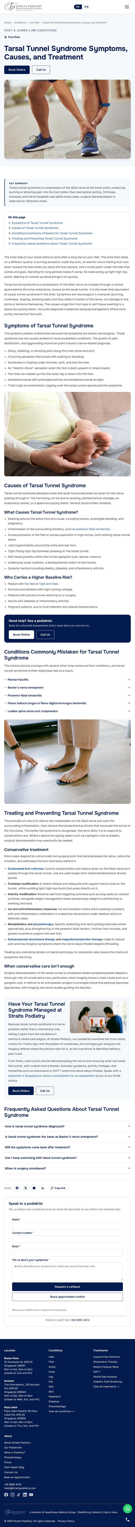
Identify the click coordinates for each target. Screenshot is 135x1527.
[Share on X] (25, 1188)
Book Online (17, 70)
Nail (51, 1386)
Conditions (20, 22)
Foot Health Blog (14, 1467)
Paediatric (55, 1396)
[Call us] (127, 1519)
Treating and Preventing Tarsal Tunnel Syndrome (44, 238)
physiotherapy (43, 924)
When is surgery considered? (25, 1168)
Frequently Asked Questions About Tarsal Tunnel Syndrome (52, 243)
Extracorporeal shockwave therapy (31, 939)
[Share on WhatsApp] (34, 1188)
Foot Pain (34, 22)
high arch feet (48, 583)
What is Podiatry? (14, 1452)
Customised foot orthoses (25, 868)
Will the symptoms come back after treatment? (37, 1147)
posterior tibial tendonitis (93, 529)
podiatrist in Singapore (23, 1075)
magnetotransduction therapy (82, 939)
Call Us (41, 70)
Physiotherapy (12, 1457)
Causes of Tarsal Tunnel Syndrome (35, 228)
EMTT (96, 1371)
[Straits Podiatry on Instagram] (12, 1495)
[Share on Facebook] (17, 1188)
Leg (51, 1376)
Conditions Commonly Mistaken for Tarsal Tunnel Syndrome (52, 233)
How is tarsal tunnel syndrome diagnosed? (35, 1126)
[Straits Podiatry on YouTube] (31, 1495)
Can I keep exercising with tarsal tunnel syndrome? (41, 1158)
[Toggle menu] (127, 6)
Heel (51, 1356)
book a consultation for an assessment (69, 1075)
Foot (51, 1361)
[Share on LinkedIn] (42, 1188)
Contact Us (11, 1472)
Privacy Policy (66, 1520)
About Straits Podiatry (17, 1442)
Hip (51, 1381)
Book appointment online (67, 1297)
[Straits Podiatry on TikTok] (19, 1495)
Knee (52, 1371)
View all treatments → (106, 1386)
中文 (86, 6)
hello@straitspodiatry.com (20, 1488)
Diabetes (54, 1401)
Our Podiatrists (13, 1447)
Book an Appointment (17, 1477)
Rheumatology (57, 1406)
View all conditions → (61, 1411)
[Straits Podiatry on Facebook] (6, 1495)
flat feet (29, 583)
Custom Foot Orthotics (106, 1356)
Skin (51, 1391)
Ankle (52, 1366)
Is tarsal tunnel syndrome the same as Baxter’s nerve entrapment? (51, 1137)
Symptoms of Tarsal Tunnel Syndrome (37, 223)
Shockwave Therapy (105, 1361)
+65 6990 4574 (80, 1319)
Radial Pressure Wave (106, 1366)
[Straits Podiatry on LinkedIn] (25, 1495)
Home (7, 22)
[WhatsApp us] (127, 1508)
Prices (7, 1462)
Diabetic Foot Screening (107, 1381)
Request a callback (67, 1287)
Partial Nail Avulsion (105, 1376)
